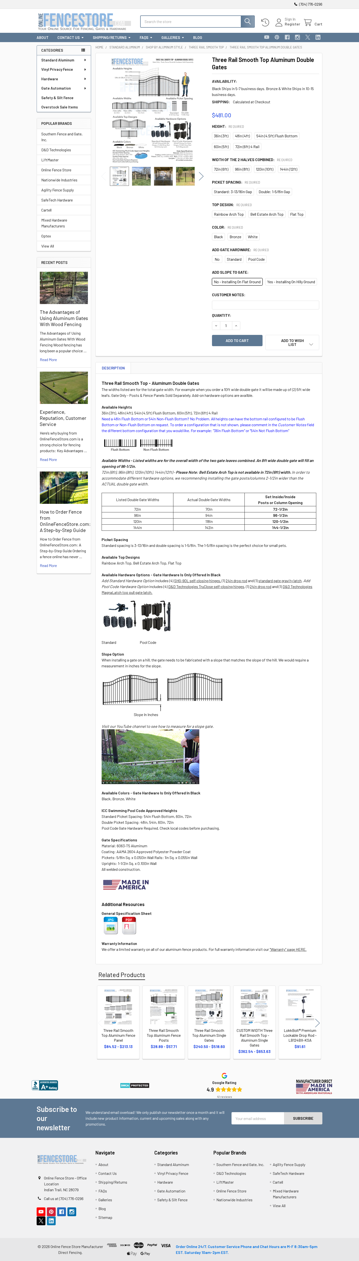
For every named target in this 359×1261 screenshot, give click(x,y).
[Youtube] (266, 37)
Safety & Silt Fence (57, 97)
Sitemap (105, 1217)
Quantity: (221, 315)
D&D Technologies (56, 149)
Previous (103, 176)
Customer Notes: (228, 294)
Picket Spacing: (236, 182)
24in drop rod (236, 580)
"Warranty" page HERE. (288, 949)
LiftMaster (50, 159)
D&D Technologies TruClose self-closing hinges (206, 586)
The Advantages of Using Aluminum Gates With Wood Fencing (64, 318)
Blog (197, 37)
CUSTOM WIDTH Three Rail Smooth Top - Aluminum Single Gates (255, 1037)
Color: (227, 227)
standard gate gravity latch (280, 580)
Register (292, 24)
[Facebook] (287, 37)
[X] (307, 37)
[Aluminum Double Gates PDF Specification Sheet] (129, 925)
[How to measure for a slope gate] (150, 756)
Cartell (46, 210)
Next (201, 176)
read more (48, 359)
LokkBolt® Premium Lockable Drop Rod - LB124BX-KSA (300, 1035)
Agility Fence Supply (57, 190)
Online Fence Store (56, 169)
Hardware (49, 79)
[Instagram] (297, 37)
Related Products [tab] (121, 974)
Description (113, 368)
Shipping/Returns (110, 37)
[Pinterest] (277, 37)
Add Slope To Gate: (230, 272)
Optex (46, 236)
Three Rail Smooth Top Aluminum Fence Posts (164, 1035)
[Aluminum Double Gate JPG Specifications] (111, 925)
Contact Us (68, 37)
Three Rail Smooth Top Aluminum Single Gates (209, 1035)
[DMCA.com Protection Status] (134, 1085)
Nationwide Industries (59, 179)
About (43, 37)
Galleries (170, 37)
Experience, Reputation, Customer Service (63, 418)
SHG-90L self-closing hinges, (197, 580)
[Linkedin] (318, 37)
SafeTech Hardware (57, 200)
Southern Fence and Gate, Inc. (62, 136)
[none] (152, 110)
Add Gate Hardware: (240, 249)
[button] (292, 342)
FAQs (144, 37)
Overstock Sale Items (59, 107)
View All (47, 246)
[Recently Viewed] (266, 22)
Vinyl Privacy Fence (57, 69)
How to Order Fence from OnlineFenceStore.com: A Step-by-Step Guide (65, 521)
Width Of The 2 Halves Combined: (252, 159)
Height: (228, 126)
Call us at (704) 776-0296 (64, 1198)
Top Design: (232, 204)
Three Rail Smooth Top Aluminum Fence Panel (118, 1035)
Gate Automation (56, 88)
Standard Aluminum (57, 60)
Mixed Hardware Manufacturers (54, 223)
